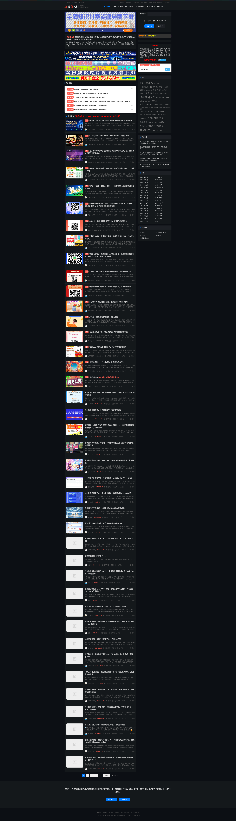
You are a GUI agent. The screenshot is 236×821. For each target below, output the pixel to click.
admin (89, 386)
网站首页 (108, 6)
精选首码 (90, 230)
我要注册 (74, 2)
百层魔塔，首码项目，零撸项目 (161, 104)
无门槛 (154, 101)
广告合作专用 (92, 129)
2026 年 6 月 (144, 180)
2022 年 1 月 (158, 221)
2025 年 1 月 (158, 200)
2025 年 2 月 (144, 200)
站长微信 (167, 2)
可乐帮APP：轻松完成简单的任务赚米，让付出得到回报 (110, 271)
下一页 (107, 775)
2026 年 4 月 (144, 182)
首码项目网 (71, 6)
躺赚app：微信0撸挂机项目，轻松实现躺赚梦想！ (108, 347)
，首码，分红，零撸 (156, 130)
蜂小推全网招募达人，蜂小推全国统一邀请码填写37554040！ (108, 493)
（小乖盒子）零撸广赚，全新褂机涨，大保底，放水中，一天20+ (109, 478)
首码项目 (109, 129)
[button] (98, 30)
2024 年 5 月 (159, 211)
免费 (154, 90)
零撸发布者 (91, 487)
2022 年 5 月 (158, 218)
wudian (90, 517)
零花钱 (150, 122)
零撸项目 (143, 122)
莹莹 (89, 582)
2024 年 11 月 (159, 203)
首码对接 (158, 235)
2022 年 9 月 (158, 213)
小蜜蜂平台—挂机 (164, 93)
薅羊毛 (154, 114)
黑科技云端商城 (144, 238)
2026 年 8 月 (144, 177)
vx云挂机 (156, 83)
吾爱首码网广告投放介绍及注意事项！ (152, 2)
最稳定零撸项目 (146, 104)
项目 (156, 122)
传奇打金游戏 (149, 90)
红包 (154, 112)
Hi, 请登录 (67, 2)
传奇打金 (142, 90)
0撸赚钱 (148, 83)
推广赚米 (165, 98)
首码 (161, 122)
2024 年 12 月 (144, 203)
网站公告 (136, 2)
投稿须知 (128, 2)
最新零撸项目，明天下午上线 (95, 556)
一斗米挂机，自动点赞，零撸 (151, 87)
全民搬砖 (164, 90)
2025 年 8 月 (144, 192)
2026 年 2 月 (144, 185)
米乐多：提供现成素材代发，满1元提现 (103, 317)
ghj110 (90, 565)
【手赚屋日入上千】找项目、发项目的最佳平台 (106, 362)
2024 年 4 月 (144, 213)
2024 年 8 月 (144, 208)
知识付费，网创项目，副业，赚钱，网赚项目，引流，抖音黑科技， (155, 108)
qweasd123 (91, 472)
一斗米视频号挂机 (161, 232)
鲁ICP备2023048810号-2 (133, 815)
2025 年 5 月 (159, 195)
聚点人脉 (142, 114)
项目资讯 (151, 6)
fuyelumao (91, 665)
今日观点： (70, 37)
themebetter (120, 815)
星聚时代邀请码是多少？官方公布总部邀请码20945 (104, 523)
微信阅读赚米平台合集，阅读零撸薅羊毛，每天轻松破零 (110, 287)
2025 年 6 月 (144, 195)
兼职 (147, 93)
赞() (132, 129)
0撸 (141, 83)
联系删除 (125, 799)
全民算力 (142, 93)
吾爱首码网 (104, 377)
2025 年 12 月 (144, 187)
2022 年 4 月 (144, 221)
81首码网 (142, 232)
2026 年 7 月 (158, 177)
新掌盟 (142, 101)
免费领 (159, 90)
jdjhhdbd (90, 615)
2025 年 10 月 (144, 190)
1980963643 (92, 162)
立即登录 (149, 26)
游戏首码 (142, 235)
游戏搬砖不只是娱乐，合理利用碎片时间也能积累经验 (105, 508)
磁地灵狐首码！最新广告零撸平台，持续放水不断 (103, 639)
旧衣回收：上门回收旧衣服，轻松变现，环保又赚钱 (108, 302)
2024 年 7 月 (158, 208)
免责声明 (121, 2)
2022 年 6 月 (144, 218)
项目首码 (119, 6)
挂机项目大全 (147, 97)
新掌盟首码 (148, 101)
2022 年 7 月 (158, 216)
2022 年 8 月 (144, 216)
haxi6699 (91, 404)
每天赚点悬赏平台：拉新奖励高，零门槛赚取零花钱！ (109, 332)
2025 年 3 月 (159, 198)
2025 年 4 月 (144, 198)
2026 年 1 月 (158, 185)
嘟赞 (156, 93)
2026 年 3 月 (159, 182)
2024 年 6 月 (144, 211)
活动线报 (130, 6)
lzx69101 (90, 733)
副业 (152, 93)
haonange (91, 419)
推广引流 (158, 98)
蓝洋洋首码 (148, 114)
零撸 (161, 118)
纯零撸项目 (160, 112)
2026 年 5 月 (159, 180)
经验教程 (141, 6)
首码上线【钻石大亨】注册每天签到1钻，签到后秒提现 (105, 725)
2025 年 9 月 (159, 190)
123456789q (92, 550)
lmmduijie (90, 502)
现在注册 (160, 26)
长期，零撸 (152, 118)
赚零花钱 (163, 114)
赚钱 (159, 114)
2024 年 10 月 (144, 205)
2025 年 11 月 (159, 187)
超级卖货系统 (143, 118)
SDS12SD (90, 436)
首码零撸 (159, 126)
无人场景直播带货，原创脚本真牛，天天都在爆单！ (104, 410)
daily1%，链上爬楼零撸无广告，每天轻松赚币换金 (108, 221)
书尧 (89, 247)
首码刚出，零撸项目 (147, 126)
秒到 (146, 112)
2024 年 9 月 (159, 205)
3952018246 (92, 769)
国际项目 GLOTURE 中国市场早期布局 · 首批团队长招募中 (110, 120)
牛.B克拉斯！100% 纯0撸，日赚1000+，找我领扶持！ (109, 136)
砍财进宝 (142, 112)
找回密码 (81, 2)
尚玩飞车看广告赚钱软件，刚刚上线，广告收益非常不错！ (106, 606)
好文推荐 (162, 6)
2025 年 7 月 (158, 192)
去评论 (124, 129)
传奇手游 (165, 87)
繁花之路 (150, 112)
